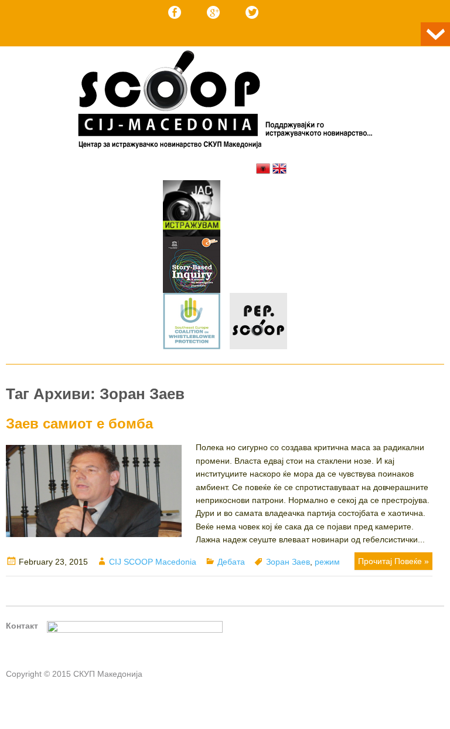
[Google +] (213, 12)
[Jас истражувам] (191, 210)
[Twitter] (252, 12)
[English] (279, 168)
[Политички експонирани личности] (258, 323)
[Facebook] (174, 12)
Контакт (22, 625)
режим (327, 561)
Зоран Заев (288, 561)
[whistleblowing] (191, 323)
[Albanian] (263, 168)
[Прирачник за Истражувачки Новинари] (191, 266)
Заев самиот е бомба (79, 423)
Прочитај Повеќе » (393, 561)
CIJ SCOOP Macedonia (152, 561)
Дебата (231, 561)
